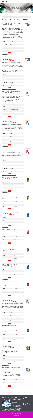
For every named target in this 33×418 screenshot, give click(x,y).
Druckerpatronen (5, 1)
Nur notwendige (18, 413)
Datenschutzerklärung (25, 403)
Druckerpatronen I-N (16, 1)
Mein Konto (29, 1)
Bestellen (9, 52)
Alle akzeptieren (14, 413)
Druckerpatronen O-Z (21, 1)
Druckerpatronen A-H (10, 1)
